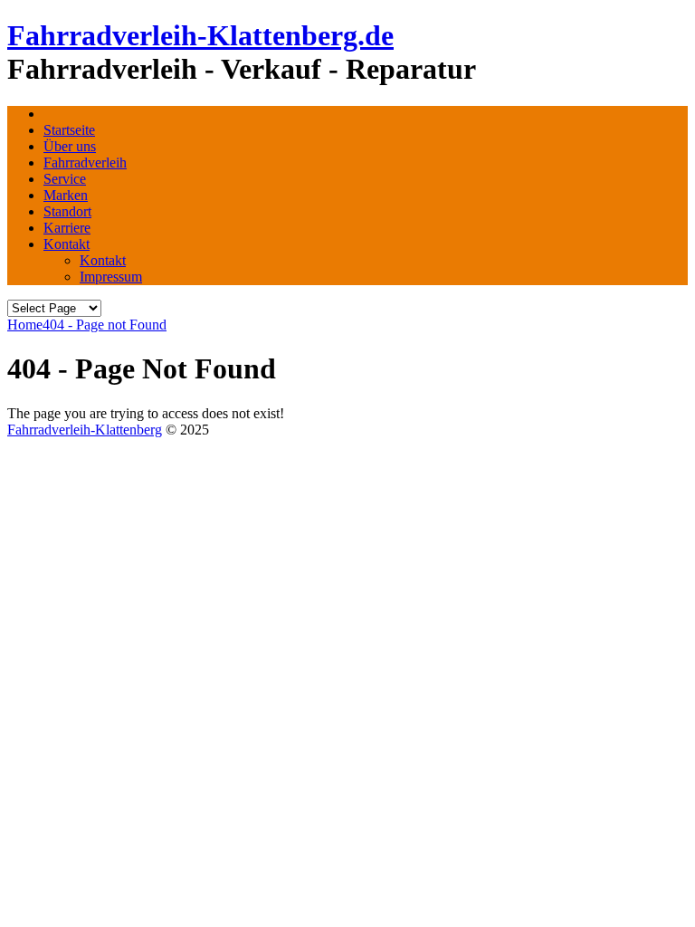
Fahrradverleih (85, 162)
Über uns (69, 146)
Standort (67, 211)
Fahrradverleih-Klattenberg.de (200, 35)
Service (64, 178)
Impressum (111, 276)
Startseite (69, 130)
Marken (65, 195)
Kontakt (66, 244)
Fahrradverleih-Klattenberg (84, 429)
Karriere (66, 227)
